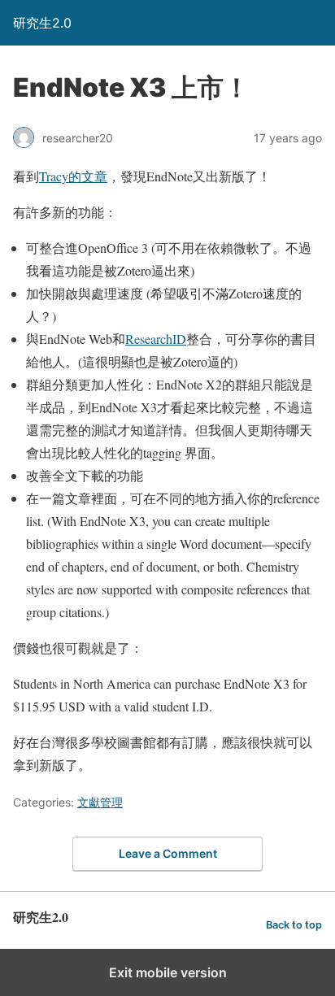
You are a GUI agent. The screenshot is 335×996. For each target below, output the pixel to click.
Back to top (294, 925)
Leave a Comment (168, 853)
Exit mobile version (168, 972)
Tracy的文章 (73, 176)
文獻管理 (100, 802)
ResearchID (155, 338)
